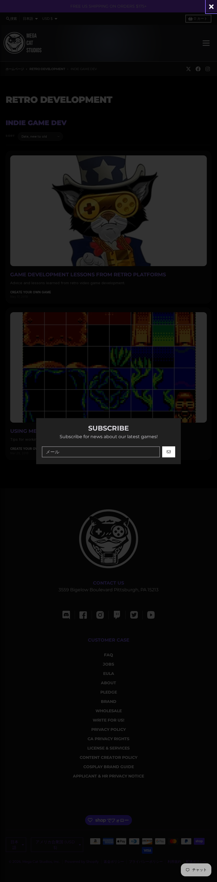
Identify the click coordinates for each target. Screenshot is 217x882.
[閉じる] (211, 6)
